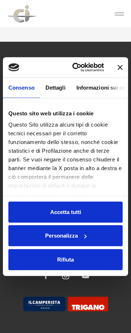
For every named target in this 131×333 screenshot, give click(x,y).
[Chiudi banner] (120, 67)
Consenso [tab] (21, 87)
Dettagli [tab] (55, 87)
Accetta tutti (65, 212)
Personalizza (61, 236)
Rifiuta (65, 259)
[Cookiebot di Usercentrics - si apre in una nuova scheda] (76, 67)
